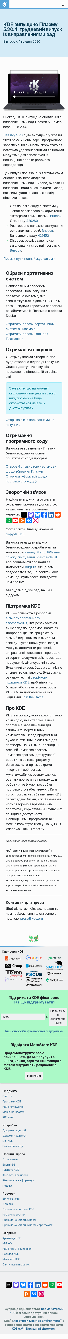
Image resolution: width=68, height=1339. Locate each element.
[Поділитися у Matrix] (24, 514)
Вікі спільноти (11, 1198)
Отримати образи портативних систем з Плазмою (30, 326)
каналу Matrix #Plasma (42, 552)
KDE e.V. (8, 1243)
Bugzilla (30, 567)
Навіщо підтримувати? (34, 1002)
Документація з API (15, 1130)
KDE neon (8, 1117)
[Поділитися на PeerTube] (22, 520)
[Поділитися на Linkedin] (51, 514)
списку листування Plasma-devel (31, 557)
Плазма (7, 1096)
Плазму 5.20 (13, 135)
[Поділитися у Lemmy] (9, 520)
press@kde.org (31, 918)
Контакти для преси (15, 1175)
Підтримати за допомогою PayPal (57, 1016)
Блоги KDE (9, 1164)
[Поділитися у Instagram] (35, 520)
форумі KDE (15, 534)
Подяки (7, 1185)
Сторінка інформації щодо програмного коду (26, 478)
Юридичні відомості (41, 1328)
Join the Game (32, 697)
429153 (43, 235)
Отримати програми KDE (18, 1209)
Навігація (34, 1076)
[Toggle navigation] (63, 4)
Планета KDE (11, 1169)
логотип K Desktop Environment (37, 1321)
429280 (32, 221)
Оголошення (10, 1159)
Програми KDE (12, 1101)
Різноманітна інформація (18, 1180)
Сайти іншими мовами (16, 1264)
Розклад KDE (11, 1253)
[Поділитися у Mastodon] (31, 514)
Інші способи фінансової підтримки (34, 1031)
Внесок (55, 216)
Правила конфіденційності (19, 1219)
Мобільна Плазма (13, 1111)
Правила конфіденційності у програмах (28, 1224)
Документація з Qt (14, 1135)
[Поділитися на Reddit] (58, 514)
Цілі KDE (8, 1140)
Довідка (8, 1203)
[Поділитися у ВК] (29, 520)
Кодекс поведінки (14, 1214)
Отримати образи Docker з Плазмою (27, 336)
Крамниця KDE (12, 1238)
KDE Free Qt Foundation (17, 1248)
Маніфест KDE (11, 1259)
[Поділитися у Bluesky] (38, 514)
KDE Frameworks (13, 1106)
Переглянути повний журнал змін (29, 259)
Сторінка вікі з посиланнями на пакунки (30, 422)
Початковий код (13, 1146)
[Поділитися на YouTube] (16, 520)
